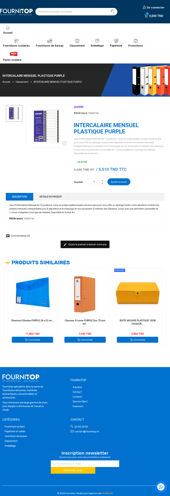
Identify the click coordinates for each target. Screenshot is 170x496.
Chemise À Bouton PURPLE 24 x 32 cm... (32, 320)
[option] (14, 113)
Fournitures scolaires (16, 45)
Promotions (135, 45)
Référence (80, 113)
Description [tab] (19, 196)
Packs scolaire (12, 59)
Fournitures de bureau (49, 45)
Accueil (7, 32)
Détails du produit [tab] (51, 196)
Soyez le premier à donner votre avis (85, 244)
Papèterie (116, 45)
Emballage (97, 45)
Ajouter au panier (119, 182)
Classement (77, 45)
